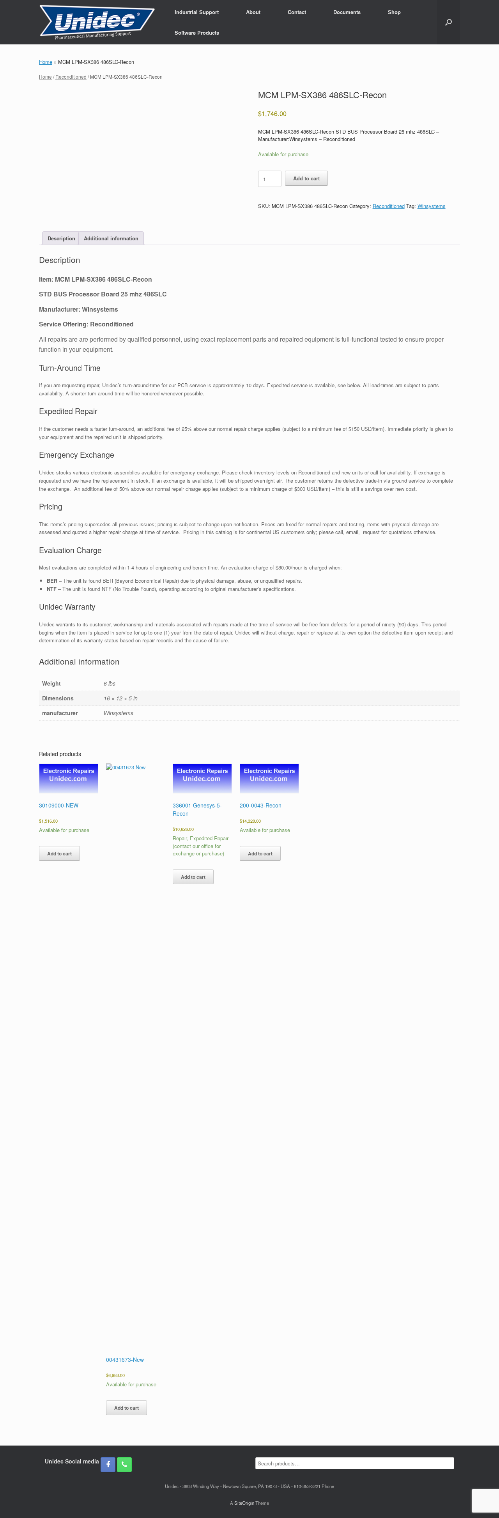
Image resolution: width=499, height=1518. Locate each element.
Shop (394, 12)
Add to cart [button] (59, 853)
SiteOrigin (244, 1503)
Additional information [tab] (111, 238)
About (253, 12)
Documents (347, 12)
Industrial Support (197, 12)
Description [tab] (61, 238)
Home (45, 61)
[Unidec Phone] (124, 1464)
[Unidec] (97, 22)
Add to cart (306, 178)
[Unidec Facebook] (108, 1464)
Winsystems (432, 206)
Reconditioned (71, 76)
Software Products (197, 32)
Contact (297, 12)
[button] (448, 22)
